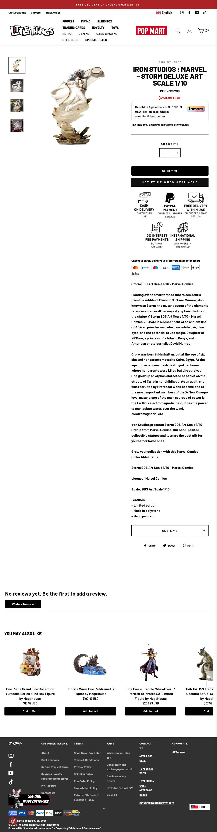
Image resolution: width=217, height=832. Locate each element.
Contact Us (48, 792)
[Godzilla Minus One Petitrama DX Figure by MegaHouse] (90, 664)
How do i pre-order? (120, 788)
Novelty (98, 27)
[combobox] (199, 807)
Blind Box (104, 21)
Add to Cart (30, 711)
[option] (108, 4)
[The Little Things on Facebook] (11, 764)
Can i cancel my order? (117, 778)
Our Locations (17, 12)
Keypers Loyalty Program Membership (54, 776)
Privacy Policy (83, 767)
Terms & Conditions (86, 760)
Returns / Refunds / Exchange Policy (86, 797)
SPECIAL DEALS (96, 40)
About (45, 753)
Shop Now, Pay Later (87, 753)
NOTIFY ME (170, 171)
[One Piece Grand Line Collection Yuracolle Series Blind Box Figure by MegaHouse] (30, 664)
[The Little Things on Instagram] (11, 755)
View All (112, 795)
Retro (67, 34)
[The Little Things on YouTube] (11, 773)
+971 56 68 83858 (145, 792)
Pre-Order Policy (84, 781)
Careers (36, 12)
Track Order (53, 12)
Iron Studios (170, 62)
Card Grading (106, 34)
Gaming (84, 34)
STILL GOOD (70, 40)
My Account (48, 785)
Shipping (154, 124)
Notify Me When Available (170, 182)
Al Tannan (178, 752)
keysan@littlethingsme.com (156, 802)
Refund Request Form (54, 767)
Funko (85, 21)
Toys (115, 27)
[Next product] (210, 679)
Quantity (170, 144)
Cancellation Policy (85, 788)
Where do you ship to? (119, 755)
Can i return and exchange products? (119, 767)
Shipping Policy (83, 774)
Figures (68, 21)
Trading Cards (74, 27)
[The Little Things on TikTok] (11, 782)
